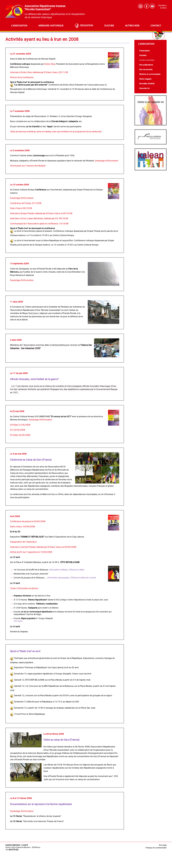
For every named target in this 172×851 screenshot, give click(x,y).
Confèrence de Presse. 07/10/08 (25, 203)
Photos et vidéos (77, 569)
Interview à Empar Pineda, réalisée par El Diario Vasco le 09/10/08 (41, 213)
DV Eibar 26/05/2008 (20, 435)
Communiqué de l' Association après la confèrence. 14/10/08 (39, 223)
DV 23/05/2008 (17, 430)
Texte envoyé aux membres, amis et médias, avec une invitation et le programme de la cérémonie (55, 131)
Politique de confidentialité (156, 848)
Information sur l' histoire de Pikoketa (27, 165)
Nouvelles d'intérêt (146, 84)
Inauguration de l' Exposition (23, 541)
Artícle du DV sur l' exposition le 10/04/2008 (31, 552)
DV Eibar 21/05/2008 (20, 424)
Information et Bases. (58, 569)
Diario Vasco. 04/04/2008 (22, 526)
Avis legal (163, 845)
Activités (142, 55)
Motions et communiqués (149, 74)
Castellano (162, 5)
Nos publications (146, 65)
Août (150, 112)
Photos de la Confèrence (21, 77)
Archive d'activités (146, 60)
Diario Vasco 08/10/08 (21, 208)
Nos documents (145, 69)
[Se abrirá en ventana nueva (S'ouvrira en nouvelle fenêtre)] (140, 6)
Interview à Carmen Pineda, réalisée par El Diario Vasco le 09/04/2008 (43, 547)
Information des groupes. (58, 577)
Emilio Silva (49, 64)
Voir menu (18, 621)
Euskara (163, 8)
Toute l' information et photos (24, 588)
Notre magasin (145, 79)
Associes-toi (144, 88)
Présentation (144, 51)
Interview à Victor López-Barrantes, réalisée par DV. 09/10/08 (39, 218)
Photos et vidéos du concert (83, 577)
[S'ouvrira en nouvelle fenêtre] (152, 6)
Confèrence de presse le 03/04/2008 (27, 521)
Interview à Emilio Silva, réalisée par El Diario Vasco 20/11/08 (39, 72)
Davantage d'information (106, 160)
